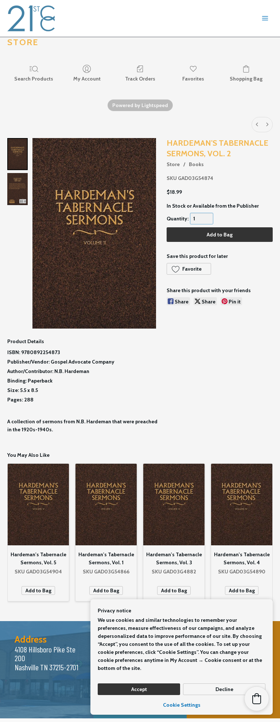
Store (173, 164)
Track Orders (140, 78)
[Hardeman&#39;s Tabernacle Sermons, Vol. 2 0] (17, 154)
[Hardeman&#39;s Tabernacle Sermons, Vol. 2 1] (17, 189)
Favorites (193, 78)
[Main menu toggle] (265, 18)
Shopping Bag (246, 78)
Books (196, 164)
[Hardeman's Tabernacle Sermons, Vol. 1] (106, 504)
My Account (87, 78)
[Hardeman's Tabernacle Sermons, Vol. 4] (241, 504)
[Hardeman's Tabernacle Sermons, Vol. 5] (38, 504)
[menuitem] (257, 124)
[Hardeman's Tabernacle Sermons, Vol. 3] (174, 504)
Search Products (33, 78)
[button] (189, 269)
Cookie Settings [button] (182, 705)
